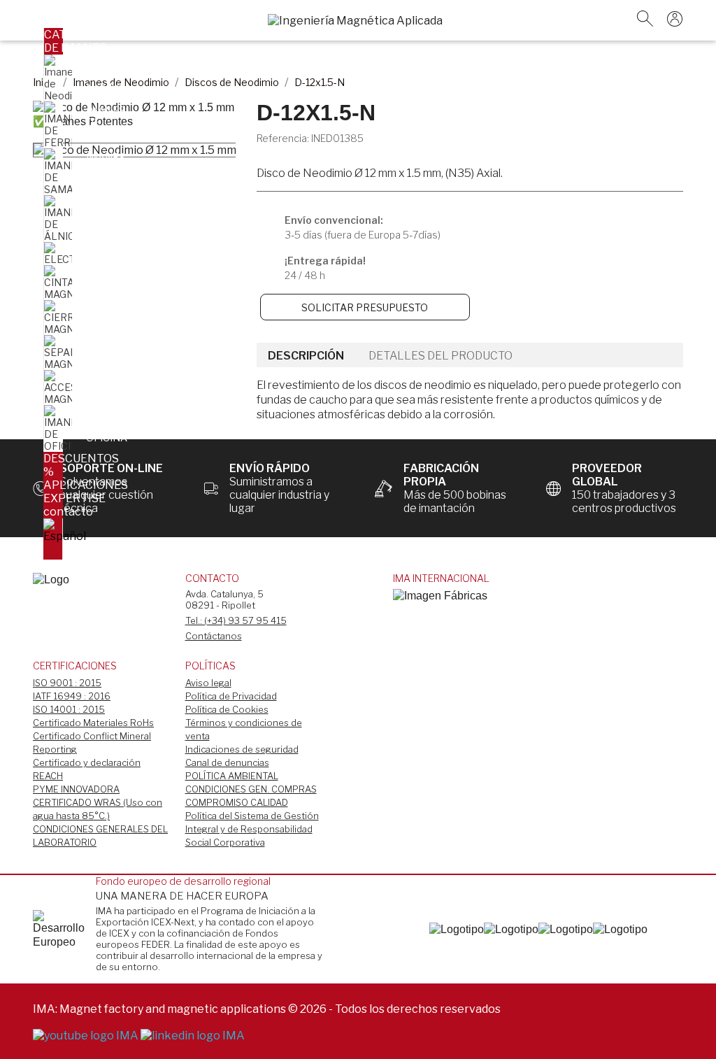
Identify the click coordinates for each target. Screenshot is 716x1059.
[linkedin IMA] (193, 1035)
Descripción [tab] (306, 355)
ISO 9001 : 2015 (67, 682)
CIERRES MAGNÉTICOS (119, 315)
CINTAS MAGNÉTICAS (119, 280)
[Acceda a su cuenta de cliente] (675, 22)
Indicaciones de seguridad (242, 749)
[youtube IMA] (87, 1035)
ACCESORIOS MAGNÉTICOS (119, 385)
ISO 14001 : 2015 (69, 709)
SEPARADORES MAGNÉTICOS (123, 350)
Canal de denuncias (227, 762)
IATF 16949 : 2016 (71, 696)
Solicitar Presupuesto (364, 307)
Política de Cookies (226, 709)
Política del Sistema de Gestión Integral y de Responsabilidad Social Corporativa (252, 829)
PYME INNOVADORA (76, 789)
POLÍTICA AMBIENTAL (231, 775)
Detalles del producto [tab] (440, 355)
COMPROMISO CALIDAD (236, 802)
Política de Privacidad (231, 696)
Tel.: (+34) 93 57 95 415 (236, 620)
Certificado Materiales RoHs (93, 722)
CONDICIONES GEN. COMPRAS (251, 789)
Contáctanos (213, 635)
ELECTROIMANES (128, 251)
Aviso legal (208, 682)
